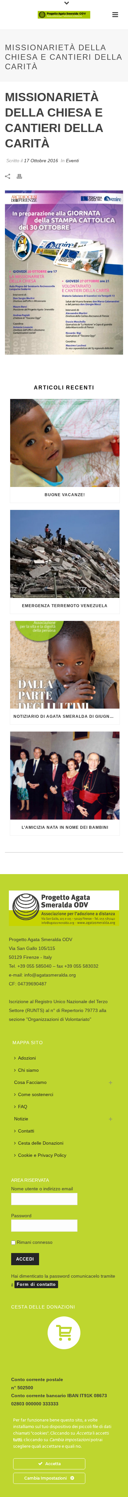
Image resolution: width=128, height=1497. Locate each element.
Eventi (72, 160)
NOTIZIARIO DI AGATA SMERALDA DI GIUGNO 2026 (66, 716)
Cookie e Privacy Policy (42, 1155)
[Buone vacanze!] (64, 443)
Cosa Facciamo (30, 1082)
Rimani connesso (34, 1242)
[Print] (23, 176)
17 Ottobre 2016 (41, 160)
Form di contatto (36, 1284)
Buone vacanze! (65, 495)
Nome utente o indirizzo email (42, 1188)
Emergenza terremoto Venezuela (65, 606)
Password (21, 1215)
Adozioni (27, 1058)
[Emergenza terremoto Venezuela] (64, 554)
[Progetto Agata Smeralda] (64, 15)
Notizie (21, 1118)
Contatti (26, 1131)
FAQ (22, 1106)
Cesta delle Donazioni (40, 1143)
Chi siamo (28, 1070)
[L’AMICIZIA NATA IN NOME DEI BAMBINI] (64, 776)
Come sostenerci (35, 1094)
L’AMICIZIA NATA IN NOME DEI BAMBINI (65, 827)
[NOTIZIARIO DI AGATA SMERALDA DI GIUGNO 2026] (64, 665)
